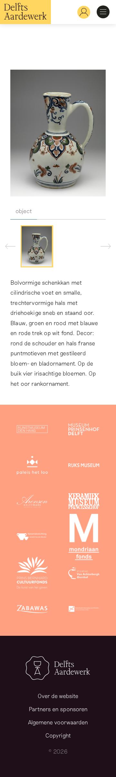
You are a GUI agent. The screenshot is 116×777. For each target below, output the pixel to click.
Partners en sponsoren (58, 708)
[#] (81, 12)
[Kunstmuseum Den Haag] (32, 430)
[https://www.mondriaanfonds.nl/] (84, 538)
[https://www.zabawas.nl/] (32, 610)
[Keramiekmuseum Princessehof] (84, 502)
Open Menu (103, 11)
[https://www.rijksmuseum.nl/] (84, 466)
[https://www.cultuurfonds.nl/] (32, 574)
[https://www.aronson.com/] (32, 502)
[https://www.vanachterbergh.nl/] (84, 574)
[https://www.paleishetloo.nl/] (32, 466)
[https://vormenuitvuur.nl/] (84, 610)
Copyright (58, 735)
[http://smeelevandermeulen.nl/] (32, 538)
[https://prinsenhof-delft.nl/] (84, 430)
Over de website (58, 695)
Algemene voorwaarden (58, 722)
